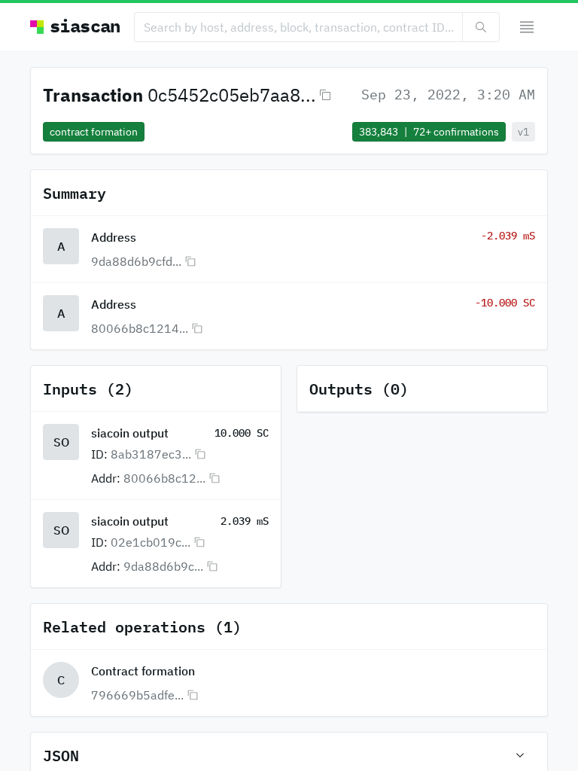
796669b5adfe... (137, 694)
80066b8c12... (164, 478)
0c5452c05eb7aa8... (232, 95)
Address (113, 237)
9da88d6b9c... (163, 566)
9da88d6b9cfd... (136, 261)
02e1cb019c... (150, 542)
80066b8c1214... (139, 328)
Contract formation (143, 670)
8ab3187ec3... (151, 454)
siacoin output (130, 432)
